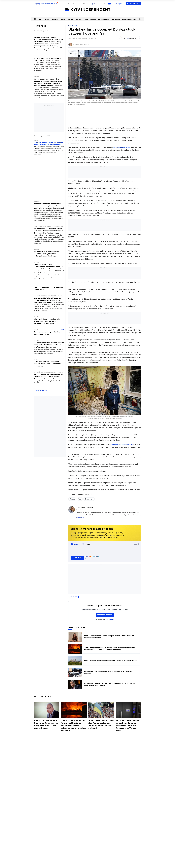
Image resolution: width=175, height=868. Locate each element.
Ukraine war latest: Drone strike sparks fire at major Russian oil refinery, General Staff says (46, 254)
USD (135, 544)
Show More (41, 390)
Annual (87, 544)
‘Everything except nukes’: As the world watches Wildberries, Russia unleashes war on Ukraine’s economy (73, 725)
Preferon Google (129, 38)
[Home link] (87, 9)
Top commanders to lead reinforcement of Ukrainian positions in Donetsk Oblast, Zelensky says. (48, 267)
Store (95, 3)
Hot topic (72, 25)
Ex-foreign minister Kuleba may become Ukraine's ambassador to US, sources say (48, 364)
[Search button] (140, 19)
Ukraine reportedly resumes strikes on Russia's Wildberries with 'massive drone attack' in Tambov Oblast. (48, 231)
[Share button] (139, 38)
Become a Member (133, 3)
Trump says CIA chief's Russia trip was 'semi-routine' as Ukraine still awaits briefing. (49, 345)
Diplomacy (61, 359)
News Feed (40, 26)
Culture (93, 19)
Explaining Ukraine (129, 19)
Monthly (77, 544)
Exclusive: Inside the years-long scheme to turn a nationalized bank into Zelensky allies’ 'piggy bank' (128, 725)
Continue (77, 557)
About (69, 3)
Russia (63, 19)
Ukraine (72, 499)
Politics (46, 19)
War (39, 19)
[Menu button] (35, 19)
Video (86, 19)
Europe (70, 19)
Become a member (105, 614)
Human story (89, 499)
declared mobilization (121, 147)
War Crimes (115, 19)
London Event (103, 3)
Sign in (111, 619)
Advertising (86, 3)
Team (75, 3)
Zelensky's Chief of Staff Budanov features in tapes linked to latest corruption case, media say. (47, 300)
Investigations (103, 19)
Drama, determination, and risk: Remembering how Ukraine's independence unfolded (101, 724)
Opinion (78, 19)
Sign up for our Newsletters (46, 3)
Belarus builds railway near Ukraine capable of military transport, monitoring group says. (47, 206)
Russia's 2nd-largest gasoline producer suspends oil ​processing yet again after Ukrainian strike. (49, 39)
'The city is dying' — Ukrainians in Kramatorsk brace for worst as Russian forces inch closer (47, 321)
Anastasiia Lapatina (82, 44)
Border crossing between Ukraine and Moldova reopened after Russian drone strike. (49, 377)
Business (55, 19)
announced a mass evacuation (122, 444)
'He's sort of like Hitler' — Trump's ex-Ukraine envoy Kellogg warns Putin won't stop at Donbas (46, 724)
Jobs (79, 3)
